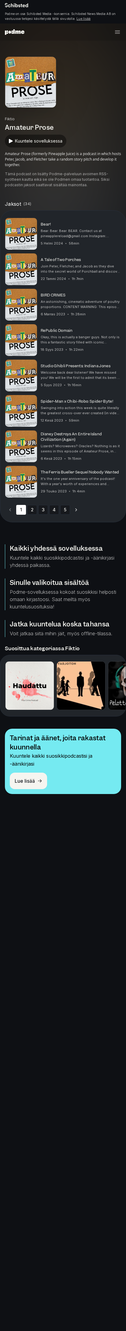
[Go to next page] (76, 510)
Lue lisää (83, 18)
